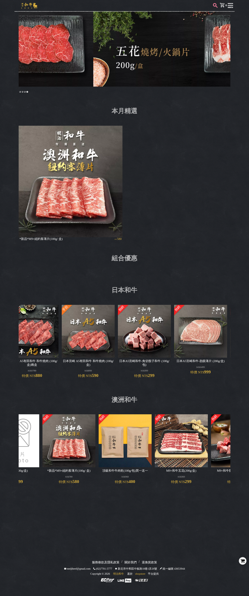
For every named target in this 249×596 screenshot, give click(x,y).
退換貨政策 (149, 562)
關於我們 (130, 562)
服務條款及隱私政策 (105, 562)
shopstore (140, 573)
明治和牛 (118, 573)
